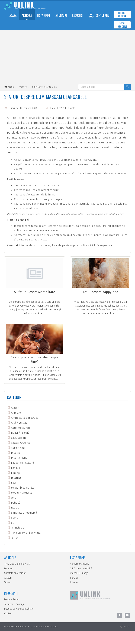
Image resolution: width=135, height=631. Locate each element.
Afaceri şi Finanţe (79, 573)
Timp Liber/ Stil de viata (62, 108)
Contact (8, 613)
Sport (14, 517)
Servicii (74, 577)
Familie (15, 467)
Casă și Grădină (20, 442)
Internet (15, 477)
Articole (27, 15)
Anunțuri (61, 15)
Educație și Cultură (22, 462)
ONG (13, 497)
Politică (15, 502)
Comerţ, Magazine (79, 563)
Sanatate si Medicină (23, 512)
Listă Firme (43, 15)
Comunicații (18, 447)
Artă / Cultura (19, 422)
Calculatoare (18, 437)
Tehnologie (17, 527)
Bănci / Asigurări (20, 432)
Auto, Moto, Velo (20, 427)
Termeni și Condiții (14, 604)
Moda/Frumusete (21, 492)
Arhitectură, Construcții (24, 417)
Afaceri (15, 407)
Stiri (13, 522)
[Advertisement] (67, 57)
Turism (14, 537)
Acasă (13, 15)
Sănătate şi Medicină (81, 568)
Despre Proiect (12, 599)
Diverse (15, 452)
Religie (14, 507)
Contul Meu (102, 15)
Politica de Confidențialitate (19, 608)
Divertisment (18, 457)
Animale (15, 412)
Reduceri (77, 15)
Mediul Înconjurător (23, 487)
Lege (13, 482)
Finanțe (15, 472)
